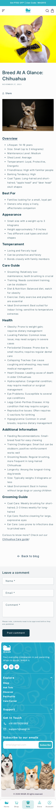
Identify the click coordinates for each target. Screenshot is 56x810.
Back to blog (30, 556)
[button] (3, 11)
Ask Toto (8, 687)
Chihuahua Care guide (15, 539)
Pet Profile (9, 696)
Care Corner (10, 701)
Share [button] (8, 93)
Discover (8, 692)
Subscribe (45, 745)
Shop (6, 683)
